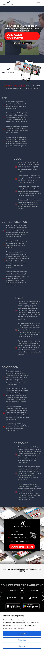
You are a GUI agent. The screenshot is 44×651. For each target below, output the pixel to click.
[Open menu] (38, 3)
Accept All (22, 634)
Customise (22, 640)
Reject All (22, 646)
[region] (22, 631)
